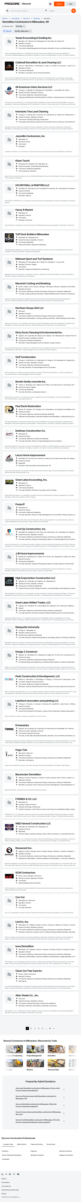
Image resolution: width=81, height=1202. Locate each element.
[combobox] (59, 10)
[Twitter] (10, 1174)
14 (50, 1028)
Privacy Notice (6, 1182)
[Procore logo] (12, 4)
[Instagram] (14, 1174)
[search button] (73, 10)
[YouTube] (18, 1174)
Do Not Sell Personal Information (10, 1190)
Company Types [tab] (8, 1144)
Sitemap (4, 1193)
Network (26, 4)
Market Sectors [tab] (21, 1144)
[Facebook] (6, 1174)
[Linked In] (2, 1174)
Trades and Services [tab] (36, 1144)
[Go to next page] (53, 1028)
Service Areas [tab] (51, 1144)
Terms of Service (6, 1186)
